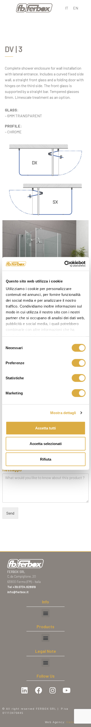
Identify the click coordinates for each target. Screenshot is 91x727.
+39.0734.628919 (24, 587)
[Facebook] (39, 690)
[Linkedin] (24, 690)
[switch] (78, 363)
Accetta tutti (45, 428)
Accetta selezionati (46, 443)
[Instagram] (53, 690)
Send (10, 513)
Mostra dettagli (63, 413)
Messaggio (13, 469)
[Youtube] (67, 690)
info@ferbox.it (18, 592)
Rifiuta (45, 459)
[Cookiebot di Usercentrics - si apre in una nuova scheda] (64, 264)
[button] (45, 613)
